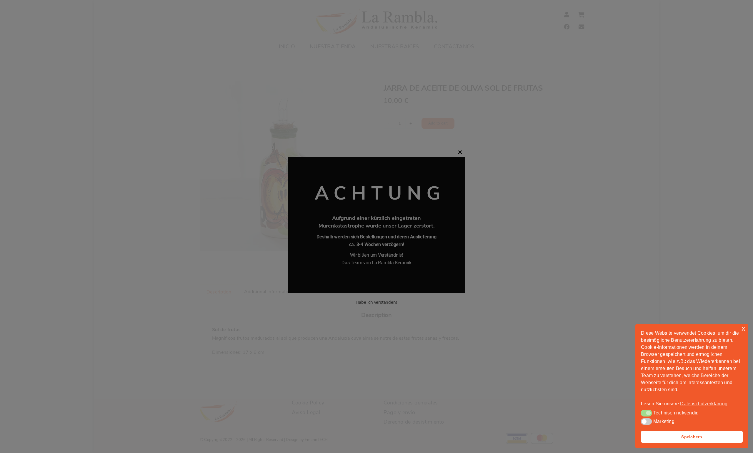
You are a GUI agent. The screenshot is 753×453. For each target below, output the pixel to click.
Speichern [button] (691, 436)
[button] (646, 413)
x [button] (743, 328)
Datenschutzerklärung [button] (703, 403)
